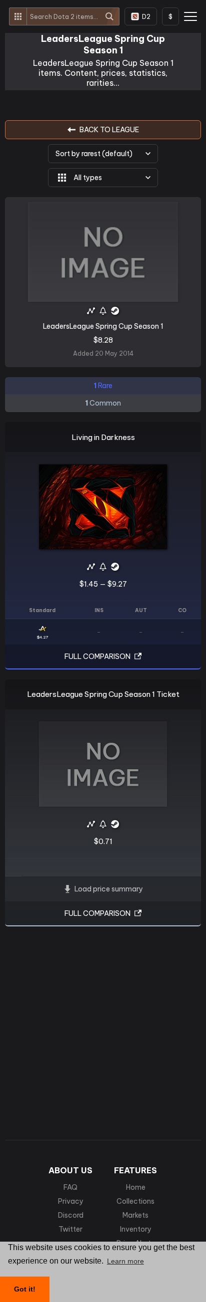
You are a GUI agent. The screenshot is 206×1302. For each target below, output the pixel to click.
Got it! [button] (25, 1289)
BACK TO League (109, 129)
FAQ (71, 1187)
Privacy (71, 1201)
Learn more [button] (125, 1261)
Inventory (136, 1229)
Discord (71, 1215)
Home (136, 1187)
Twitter (70, 1229)
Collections (135, 1201)
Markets (135, 1215)
